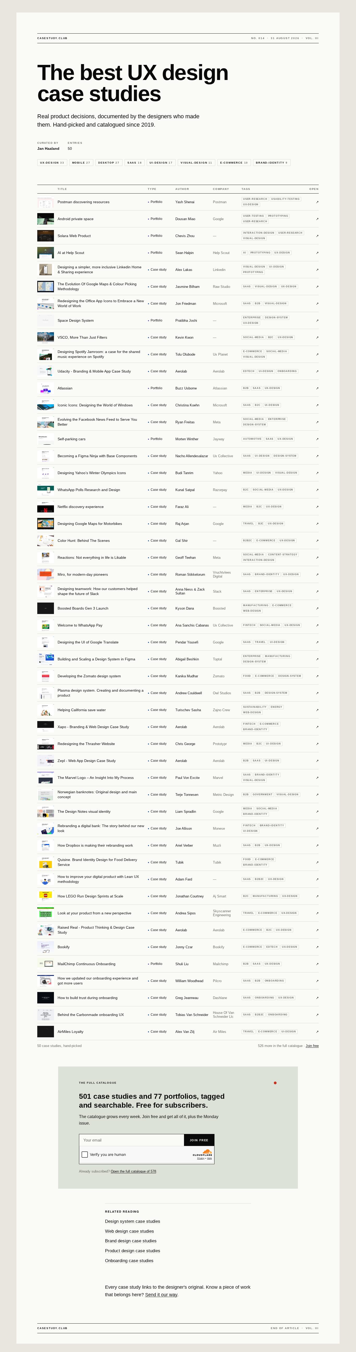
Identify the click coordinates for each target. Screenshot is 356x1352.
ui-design (161, 162)
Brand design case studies (131, 1240)
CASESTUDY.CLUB (52, 38)
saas (134, 162)
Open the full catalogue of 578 (133, 1171)
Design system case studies (132, 1221)
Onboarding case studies (129, 1260)
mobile (81, 162)
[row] (178, 202)
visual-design (196, 162)
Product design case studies (132, 1250)
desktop (109, 162)
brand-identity (272, 162)
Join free (312, 1046)
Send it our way (161, 1294)
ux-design (52, 162)
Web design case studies (129, 1231)
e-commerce (234, 162)
